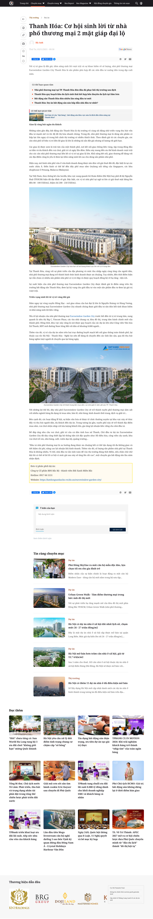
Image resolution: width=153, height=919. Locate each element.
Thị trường (34, 17)
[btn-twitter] (125, 59)
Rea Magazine (82, 3)
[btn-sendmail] (130, 59)
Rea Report (69, 3)
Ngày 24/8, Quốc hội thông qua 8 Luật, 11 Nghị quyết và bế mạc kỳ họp (92, 836)
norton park (128, 892)
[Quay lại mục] (23, 19)
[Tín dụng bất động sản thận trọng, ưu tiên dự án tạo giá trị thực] (93, 725)
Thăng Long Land (124, 898)
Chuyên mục (36, 3)
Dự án (46, 17)
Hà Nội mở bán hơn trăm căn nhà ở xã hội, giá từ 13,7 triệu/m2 (96, 655)
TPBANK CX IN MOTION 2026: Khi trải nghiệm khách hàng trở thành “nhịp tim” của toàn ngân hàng (126, 745)
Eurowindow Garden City (82, 316)
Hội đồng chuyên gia (103, 3)
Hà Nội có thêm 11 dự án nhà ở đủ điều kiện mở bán (98, 683)
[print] (23, 44)
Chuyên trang (53, 3)
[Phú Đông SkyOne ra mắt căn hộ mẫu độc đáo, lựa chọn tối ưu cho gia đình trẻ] (49, 568)
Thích (48, 59)
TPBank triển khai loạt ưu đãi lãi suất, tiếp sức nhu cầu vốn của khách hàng (24, 836)
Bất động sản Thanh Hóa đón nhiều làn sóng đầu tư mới (62, 98)
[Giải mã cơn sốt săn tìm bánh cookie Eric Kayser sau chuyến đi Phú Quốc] (59, 770)
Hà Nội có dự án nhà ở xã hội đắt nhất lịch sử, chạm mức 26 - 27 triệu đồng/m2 (98, 626)
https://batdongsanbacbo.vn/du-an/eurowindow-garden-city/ (70, 479)
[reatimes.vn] (11, 3)
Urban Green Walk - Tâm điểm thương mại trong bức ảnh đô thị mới (96, 596)
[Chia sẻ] (23, 28)
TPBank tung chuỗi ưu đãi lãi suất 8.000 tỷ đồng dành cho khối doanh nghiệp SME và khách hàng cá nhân (93, 790)
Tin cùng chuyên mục (48, 554)
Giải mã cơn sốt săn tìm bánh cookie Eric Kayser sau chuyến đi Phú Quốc (57, 787)
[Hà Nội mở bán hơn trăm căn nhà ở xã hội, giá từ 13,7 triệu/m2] (49, 657)
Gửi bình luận (118, 530)
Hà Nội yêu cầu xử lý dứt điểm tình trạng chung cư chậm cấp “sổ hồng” (58, 742)
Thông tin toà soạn (122, 3)
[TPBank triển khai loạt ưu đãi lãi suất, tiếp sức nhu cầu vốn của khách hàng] (25, 819)
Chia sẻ (35, 59)
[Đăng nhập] (141, 4)
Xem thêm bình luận (42, 538)
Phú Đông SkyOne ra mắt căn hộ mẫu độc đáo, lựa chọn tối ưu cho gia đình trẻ (96, 567)
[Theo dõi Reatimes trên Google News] (125, 49)
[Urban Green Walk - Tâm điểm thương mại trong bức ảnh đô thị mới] (49, 598)
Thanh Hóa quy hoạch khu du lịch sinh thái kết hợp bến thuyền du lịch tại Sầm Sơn (76, 94)
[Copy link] (23, 35)
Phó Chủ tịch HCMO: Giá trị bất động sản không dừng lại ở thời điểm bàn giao (127, 787)
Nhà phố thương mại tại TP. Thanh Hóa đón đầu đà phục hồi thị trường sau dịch (75, 90)
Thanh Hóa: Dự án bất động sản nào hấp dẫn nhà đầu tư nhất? (66, 102)
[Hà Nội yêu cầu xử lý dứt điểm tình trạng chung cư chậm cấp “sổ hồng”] (59, 725)
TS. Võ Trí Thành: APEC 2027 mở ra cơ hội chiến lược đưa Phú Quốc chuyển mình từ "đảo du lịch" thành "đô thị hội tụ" (127, 839)
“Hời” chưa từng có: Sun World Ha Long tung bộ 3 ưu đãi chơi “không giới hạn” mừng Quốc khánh (23, 743)
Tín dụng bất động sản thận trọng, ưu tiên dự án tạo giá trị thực (93, 742)
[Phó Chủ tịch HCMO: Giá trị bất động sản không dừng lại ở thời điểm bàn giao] (128, 770)
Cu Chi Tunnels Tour (117, 888)
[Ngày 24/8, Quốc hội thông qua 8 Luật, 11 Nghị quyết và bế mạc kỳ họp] (93, 819)
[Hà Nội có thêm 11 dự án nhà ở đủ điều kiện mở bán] (49, 686)
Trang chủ (24, 3)
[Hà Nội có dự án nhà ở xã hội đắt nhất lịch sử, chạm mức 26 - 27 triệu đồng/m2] (49, 627)
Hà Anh (39, 42)
